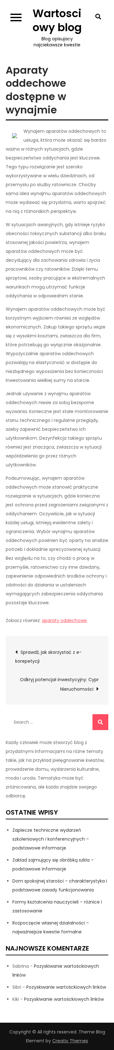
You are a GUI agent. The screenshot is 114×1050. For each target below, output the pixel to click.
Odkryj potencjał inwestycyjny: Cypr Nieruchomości (59, 684)
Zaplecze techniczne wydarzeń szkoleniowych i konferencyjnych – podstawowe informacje (50, 839)
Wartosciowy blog (57, 20)
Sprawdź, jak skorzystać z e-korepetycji (48, 656)
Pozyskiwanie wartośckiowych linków (66, 987)
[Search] (100, 722)
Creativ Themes (70, 1041)
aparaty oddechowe (64, 620)
